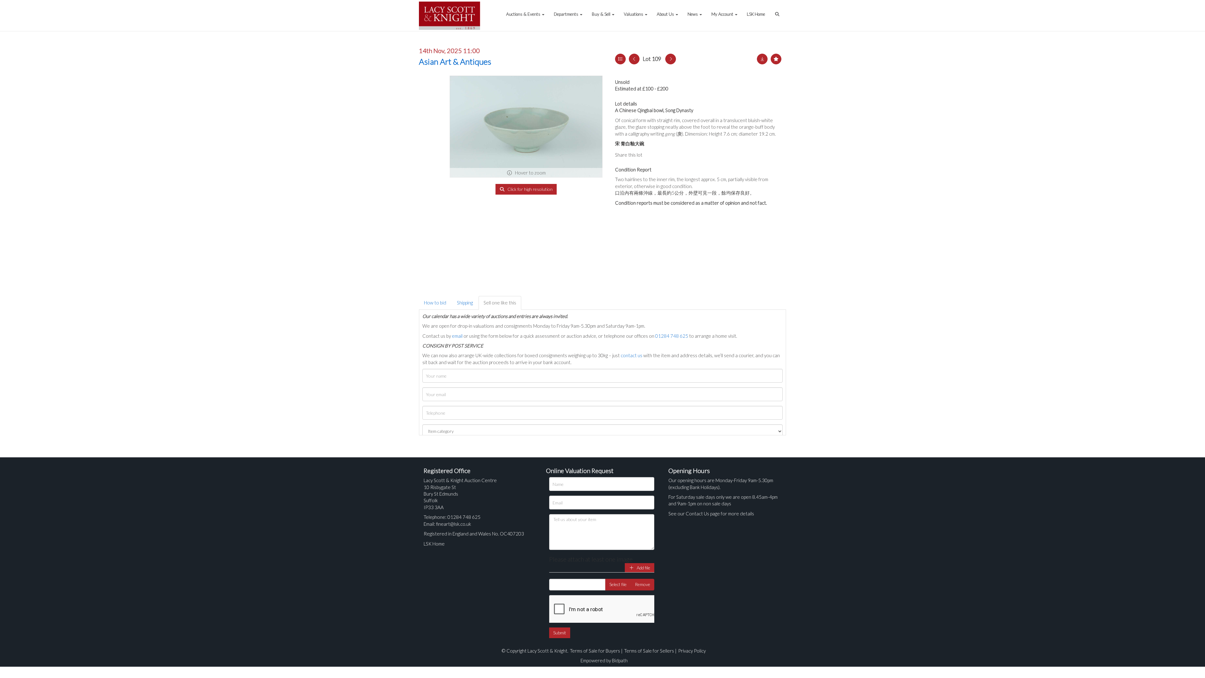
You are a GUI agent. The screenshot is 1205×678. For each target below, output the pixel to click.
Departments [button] (566, 14)
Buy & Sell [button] (601, 14)
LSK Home (756, 14)
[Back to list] (620, 59)
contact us (631, 355)
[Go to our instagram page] (678, 155)
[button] (778, 11)
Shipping (465, 302)
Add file (643, 567)
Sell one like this (500, 302)
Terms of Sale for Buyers (595, 651)
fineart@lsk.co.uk (453, 524)
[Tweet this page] (665, 155)
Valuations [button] (634, 14)
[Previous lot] (634, 59)
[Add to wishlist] (776, 59)
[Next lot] (670, 59)
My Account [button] (722, 14)
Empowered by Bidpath (604, 660)
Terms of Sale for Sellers (649, 651)
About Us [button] (666, 14)
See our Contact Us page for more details (711, 513)
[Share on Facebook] (652, 155)
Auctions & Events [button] (523, 14)
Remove (642, 584)
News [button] (693, 14)
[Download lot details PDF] (762, 59)
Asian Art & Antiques (455, 61)
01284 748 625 (671, 336)
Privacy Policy (692, 651)
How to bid (435, 302)
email (457, 336)
